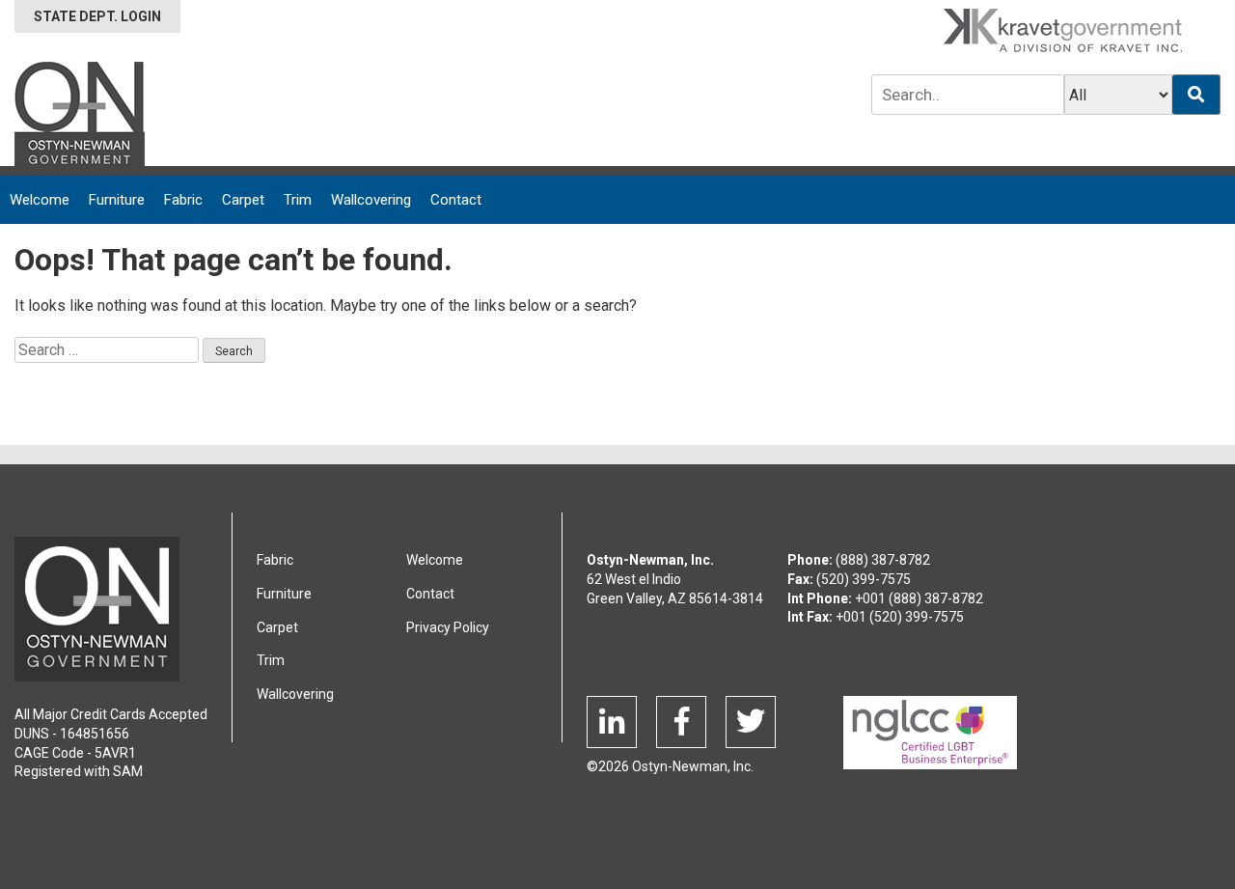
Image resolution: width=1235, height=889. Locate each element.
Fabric (183, 199)
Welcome (39, 199)
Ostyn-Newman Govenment (96, 609)
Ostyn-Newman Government (79, 117)
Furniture (117, 199)
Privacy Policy (447, 627)
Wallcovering (371, 199)
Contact (455, 199)
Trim (298, 199)
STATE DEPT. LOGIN (97, 16)
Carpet (243, 199)
